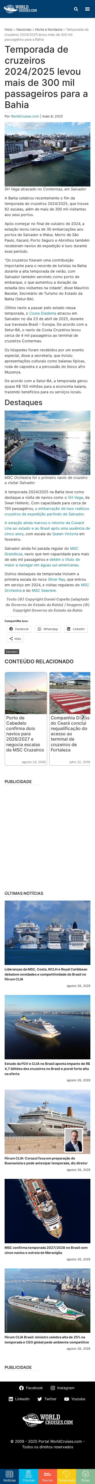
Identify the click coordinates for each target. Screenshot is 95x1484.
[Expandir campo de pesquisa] (76, 9)
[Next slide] (83, 717)
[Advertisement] (47, 836)
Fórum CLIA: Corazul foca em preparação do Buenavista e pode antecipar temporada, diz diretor (46, 1160)
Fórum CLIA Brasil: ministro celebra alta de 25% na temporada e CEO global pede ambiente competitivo (47, 1339)
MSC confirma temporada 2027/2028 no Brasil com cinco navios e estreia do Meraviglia (46, 1250)
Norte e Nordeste (48, 29)
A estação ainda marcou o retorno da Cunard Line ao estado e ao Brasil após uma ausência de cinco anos (47, 528)
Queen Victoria (65, 534)
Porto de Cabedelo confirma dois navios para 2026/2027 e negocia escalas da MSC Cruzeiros (25, 733)
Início (9, 29)
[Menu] (87, 9)
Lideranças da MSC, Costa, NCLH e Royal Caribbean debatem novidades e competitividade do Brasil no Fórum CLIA (46, 974)
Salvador (12, 651)
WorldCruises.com (25, 116)
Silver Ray (56, 579)
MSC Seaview (44, 590)
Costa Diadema (42, 313)
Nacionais (24, 29)
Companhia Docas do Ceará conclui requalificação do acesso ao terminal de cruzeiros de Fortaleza (70, 733)
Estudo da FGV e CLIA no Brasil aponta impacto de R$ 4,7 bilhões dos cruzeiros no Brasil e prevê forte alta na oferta (47, 1068)
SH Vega (75, 497)
